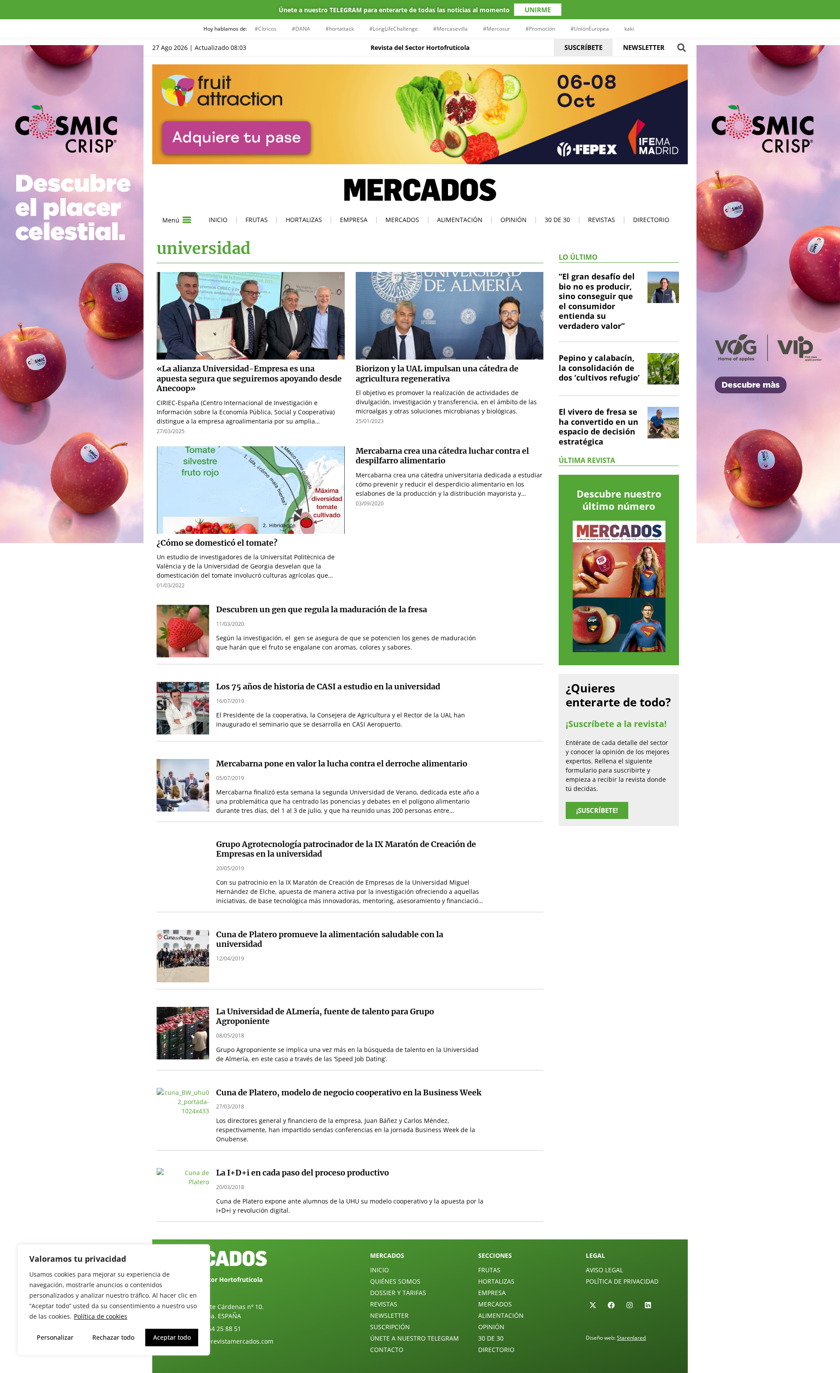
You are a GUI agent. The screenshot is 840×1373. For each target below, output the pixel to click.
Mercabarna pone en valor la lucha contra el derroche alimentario (341, 764)
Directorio (651, 219)
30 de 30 (557, 219)
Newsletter (389, 1315)
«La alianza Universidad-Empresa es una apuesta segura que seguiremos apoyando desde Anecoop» (249, 378)
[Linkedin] (648, 1305)
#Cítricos (265, 28)
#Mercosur (496, 28)
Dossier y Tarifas (398, 1292)
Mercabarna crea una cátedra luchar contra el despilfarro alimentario (442, 456)
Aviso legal (604, 1270)
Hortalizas (304, 219)
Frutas (256, 219)
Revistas (601, 219)
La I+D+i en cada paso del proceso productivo (302, 1173)
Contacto (386, 1349)
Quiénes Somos (395, 1281)
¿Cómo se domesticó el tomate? (217, 543)
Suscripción (390, 1327)
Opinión (513, 219)
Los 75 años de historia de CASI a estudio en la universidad (328, 686)
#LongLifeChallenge (393, 28)
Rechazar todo (113, 1337)
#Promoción (540, 28)
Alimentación (460, 219)
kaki (629, 28)
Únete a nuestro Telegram (414, 1338)
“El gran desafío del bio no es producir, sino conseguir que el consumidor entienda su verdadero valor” (597, 301)
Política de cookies (100, 1316)
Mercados (402, 219)
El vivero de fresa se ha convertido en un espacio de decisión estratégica (598, 426)
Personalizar (55, 1337)
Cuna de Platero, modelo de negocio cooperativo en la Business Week (348, 1092)
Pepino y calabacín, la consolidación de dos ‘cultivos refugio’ (599, 368)
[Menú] (186, 219)
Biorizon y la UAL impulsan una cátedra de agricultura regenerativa (437, 374)
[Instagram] (630, 1305)
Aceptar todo (172, 1337)
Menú (170, 220)
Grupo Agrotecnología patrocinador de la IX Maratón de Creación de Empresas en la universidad (346, 849)
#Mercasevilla (450, 28)
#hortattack (340, 28)
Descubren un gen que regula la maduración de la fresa (321, 609)
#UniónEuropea (589, 28)
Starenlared (631, 1337)
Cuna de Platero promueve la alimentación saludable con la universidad (329, 939)
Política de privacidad (622, 1281)
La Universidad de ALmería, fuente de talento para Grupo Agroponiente (325, 1016)
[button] (681, 47)
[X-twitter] (593, 1305)
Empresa (354, 219)
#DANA (301, 28)
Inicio (218, 219)
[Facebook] (611, 1305)
